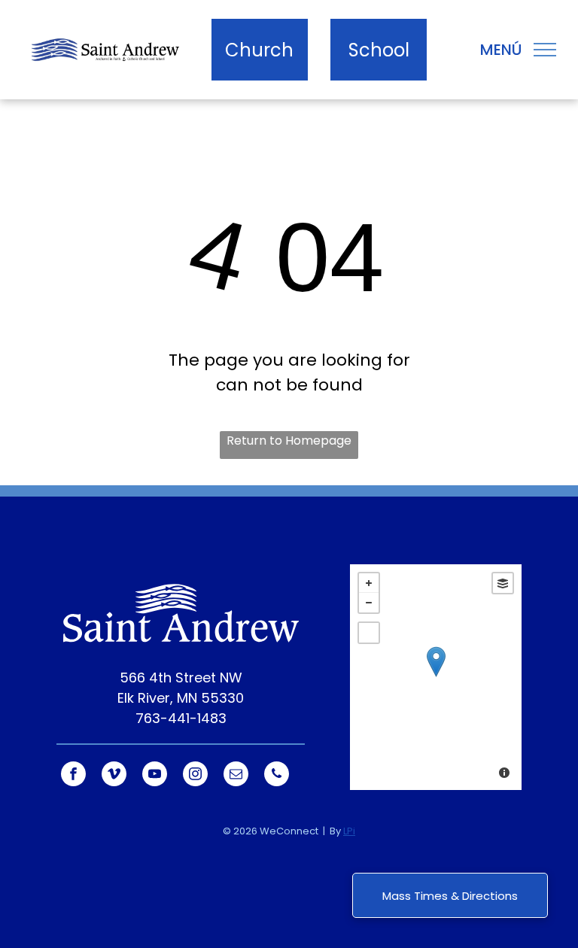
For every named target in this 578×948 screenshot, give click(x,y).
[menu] (544, 49)
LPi (349, 831)
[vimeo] (114, 775)
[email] (236, 775)
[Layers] (503, 583)
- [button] (369, 602)
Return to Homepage (289, 440)
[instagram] (195, 775)
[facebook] (73, 775)
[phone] (276, 775)
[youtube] (154, 775)
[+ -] (436, 677)
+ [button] (369, 583)
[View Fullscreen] (369, 633)
